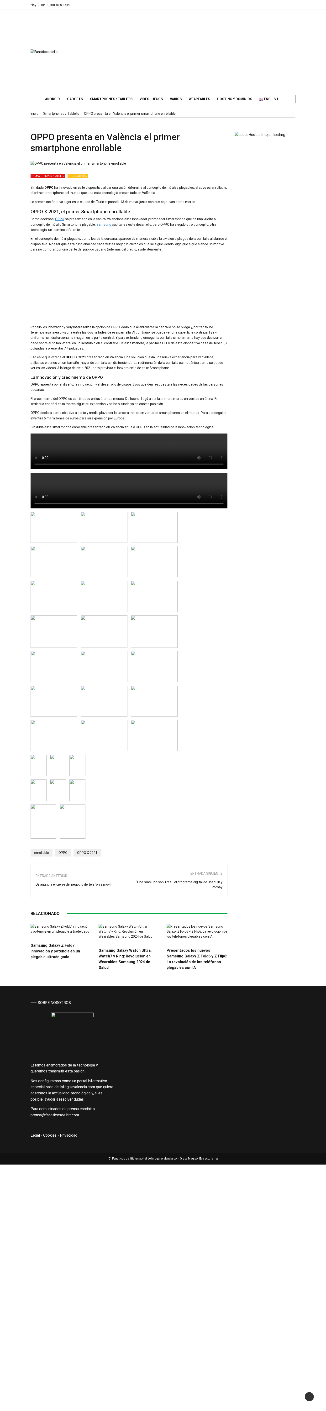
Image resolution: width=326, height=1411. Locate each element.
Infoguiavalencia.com (165, 1158)
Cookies (50, 1135)
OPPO (59, 219)
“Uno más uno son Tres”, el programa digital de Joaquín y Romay (179, 884)
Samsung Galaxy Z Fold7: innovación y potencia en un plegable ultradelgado (55, 951)
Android (52, 99)
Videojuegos (151, 99)
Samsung (103, 224)
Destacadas (79, 176)
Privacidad (68, 1135)
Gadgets (75, 99)
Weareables (199, 99)
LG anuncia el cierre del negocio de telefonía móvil (73, 884)
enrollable (41, 853)
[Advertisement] (208, 50)
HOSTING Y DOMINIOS (234, 99)
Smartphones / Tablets (111, 99)
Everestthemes (209, 1158)
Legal (35, 1135)
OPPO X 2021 (87, 853)
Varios (176, 99)
